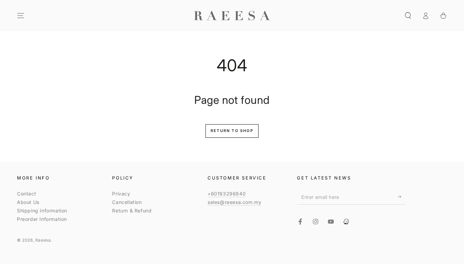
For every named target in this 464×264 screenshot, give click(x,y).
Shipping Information (42, 210)
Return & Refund (131, 210)
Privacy (121, 193)
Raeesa (43, 240)
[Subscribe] (402, 196)
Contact (26, 193)
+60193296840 (227, 193)
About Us (28, 202)
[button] (408, 15)
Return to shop (232, 130)
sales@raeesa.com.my (234, 202)
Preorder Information (42, 219)
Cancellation (127, 202)
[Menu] (21, 15)
